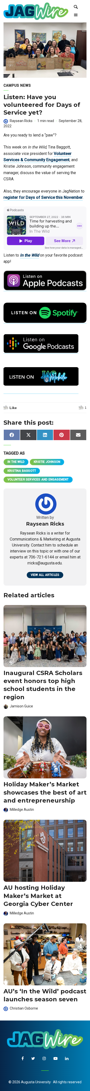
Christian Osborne (24, 1008)
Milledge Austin (22, 810)
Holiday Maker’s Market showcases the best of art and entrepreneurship (45, 792)
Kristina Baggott (22, 471)
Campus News (17, 85)
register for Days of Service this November (43, 197)
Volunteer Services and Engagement (38, 479)
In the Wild (29, 255)
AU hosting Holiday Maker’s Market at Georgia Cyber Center (38, 895)
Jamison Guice (21, 706)
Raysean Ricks (21, 121)
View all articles (45, 575)
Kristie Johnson (47, 462)
